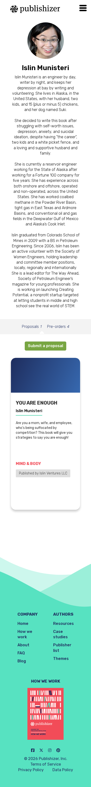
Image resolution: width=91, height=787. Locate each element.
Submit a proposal (45, 345)
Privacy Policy (31, 770)
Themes (61, 658)
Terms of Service (45, 764)
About (23, 645)
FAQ (21, 653)
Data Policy (62, 770)
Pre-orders (58, 326)
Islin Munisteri (29, 410)
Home (22, 623)
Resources (63, 623)
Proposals (31, 326)
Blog (21, 661)
